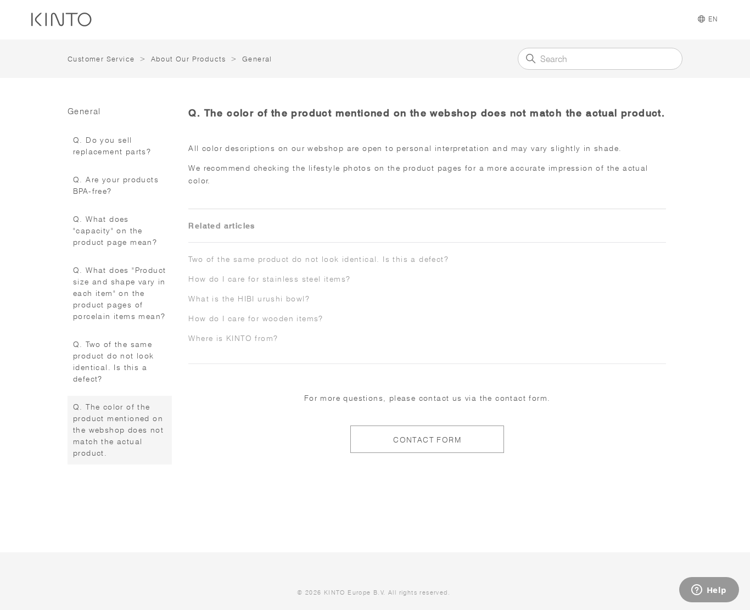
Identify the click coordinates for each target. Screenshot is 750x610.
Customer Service (101, 58)
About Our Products (188, 58)
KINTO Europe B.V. (355, 592)
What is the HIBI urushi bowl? (249, 298)
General (257, 58)
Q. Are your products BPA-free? (116, 185)
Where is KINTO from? (233, 338)
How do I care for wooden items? (255, 318)
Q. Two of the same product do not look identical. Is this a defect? (113, 361)
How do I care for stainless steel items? (269, 279)
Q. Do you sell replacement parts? (112, 146)
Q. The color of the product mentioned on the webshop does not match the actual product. (118, 429)
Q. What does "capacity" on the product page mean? (115, 231)
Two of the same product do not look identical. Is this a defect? (318, 259)
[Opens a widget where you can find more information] (709, 591)
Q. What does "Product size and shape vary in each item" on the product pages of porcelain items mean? (119, 293)
